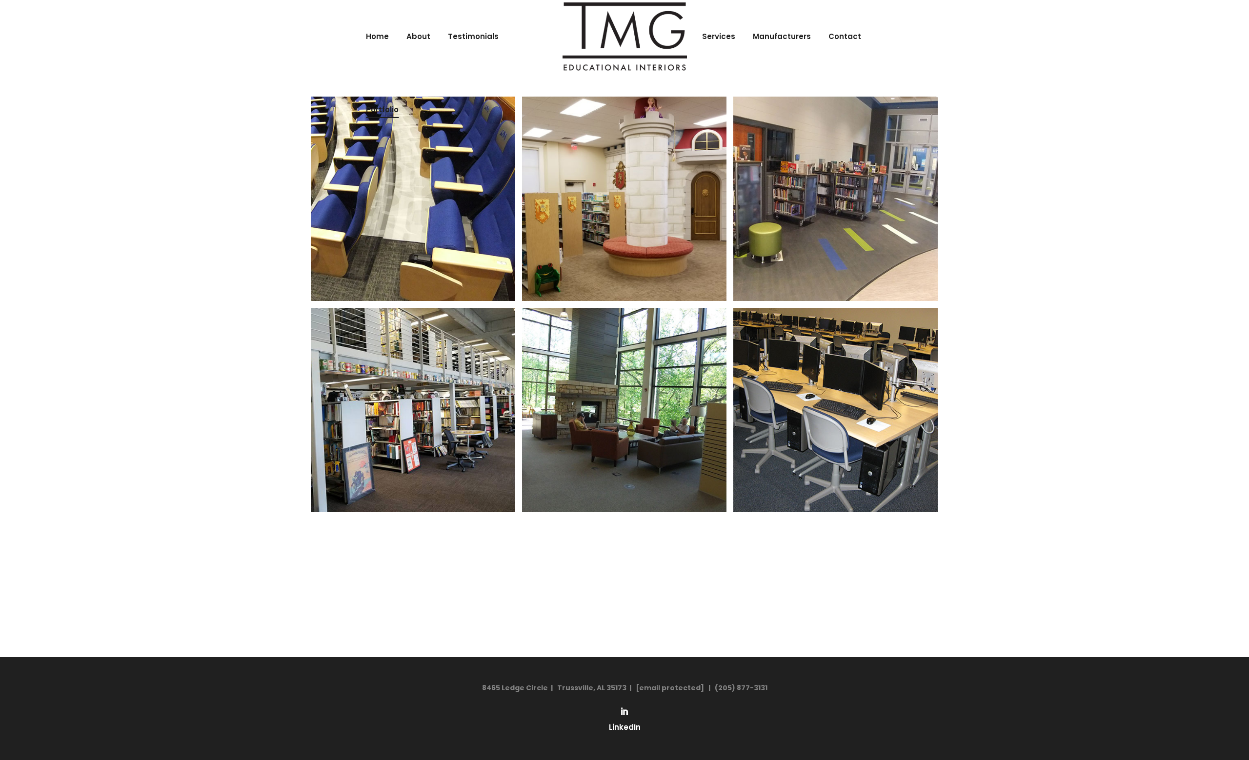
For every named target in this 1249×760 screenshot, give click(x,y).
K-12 (835, 183)
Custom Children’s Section (624, 183)
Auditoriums (413, 183)
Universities (835, 394)
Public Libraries (624, 394)
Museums (413, 394)
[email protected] (670, 688)
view (413, 215)
